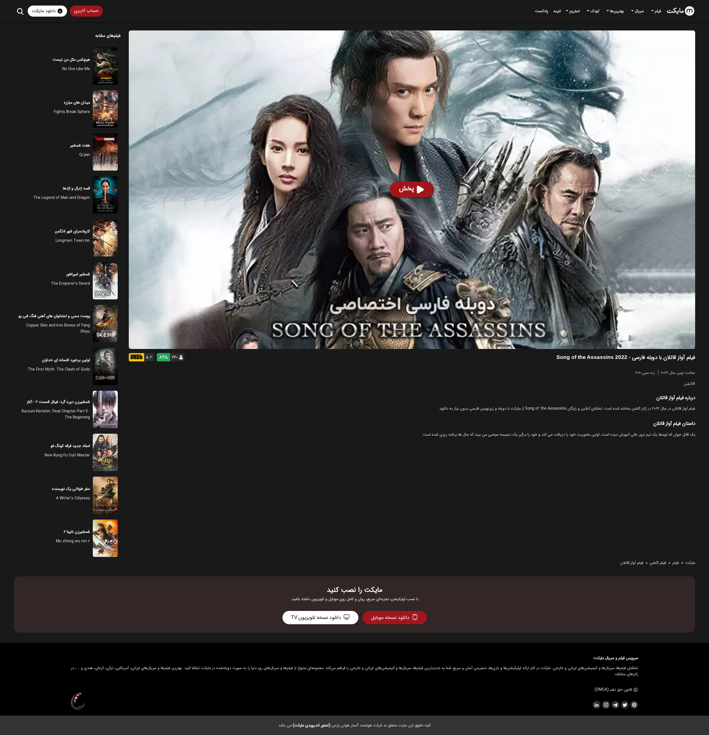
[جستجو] (20, 11)
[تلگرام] (615, 705)
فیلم (675, 563)
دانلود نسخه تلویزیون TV (316, 617)
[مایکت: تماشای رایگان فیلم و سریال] (680, 11)
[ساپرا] (78, 701)
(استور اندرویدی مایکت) (311, 725)
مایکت (690, 563)
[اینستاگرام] (606, 705)
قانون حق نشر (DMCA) (613, 690)
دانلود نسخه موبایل (390, 617)
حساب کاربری (86, 10)
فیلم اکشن (658, 563)
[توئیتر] (624, 705)
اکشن (688, 383)
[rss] (596, 705)
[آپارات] (634, 705)
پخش (406, 189)
